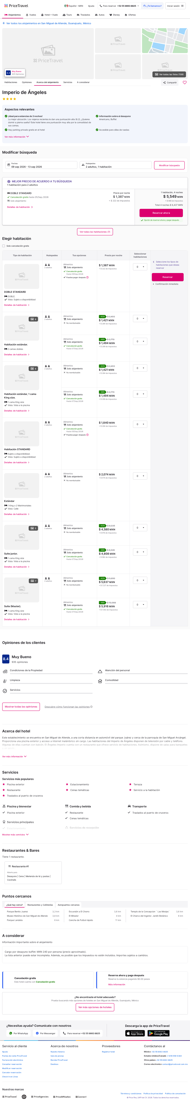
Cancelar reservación (11, 1072)
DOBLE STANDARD (15, 291)
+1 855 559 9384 (174, 1056)
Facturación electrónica (12, 1060)
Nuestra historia (58, 1052)
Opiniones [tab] (27, 82)
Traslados (85, 14)
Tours (69, 14)
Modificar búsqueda (169, 165)
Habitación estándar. (16, 344)
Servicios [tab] (67, 82)
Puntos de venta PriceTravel (14, 1056)
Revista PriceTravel (59, 1060)
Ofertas (132, 14)
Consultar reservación (12, 1064)
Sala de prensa (57, 1056)
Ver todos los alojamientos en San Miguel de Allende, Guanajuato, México (48, 23)
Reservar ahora (161, 212)
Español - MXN (76, 6)
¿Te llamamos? (154, 6)
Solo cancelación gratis (18, 246)
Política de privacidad (153, 1093)
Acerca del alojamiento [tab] (48, 82)
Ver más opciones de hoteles (95, 1007)
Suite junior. (11, 553)
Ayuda (91, 6)
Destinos (54, 1064)
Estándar (9, 501)
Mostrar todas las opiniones (21, 706)
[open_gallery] (48, 53)
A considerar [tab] (83, 82)
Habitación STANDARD (17, 449)
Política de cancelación (175, 1093)
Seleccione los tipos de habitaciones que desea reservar (167, 264)
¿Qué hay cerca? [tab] (14, 905)
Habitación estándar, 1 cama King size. (20, 395)
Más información (116, 984)
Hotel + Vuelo (51, 14)
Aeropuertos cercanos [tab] (69, 905)
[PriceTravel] (18, 6)
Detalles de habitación (18, 207)
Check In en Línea (10, 1077)
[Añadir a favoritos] (184, 82)
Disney (116, 14)
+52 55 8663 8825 (164, 1060)
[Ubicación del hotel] (165, 40)
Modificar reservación (12, 1068)
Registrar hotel (108, 1052)
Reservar (168, 277)
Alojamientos (14, 14)
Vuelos (32, 14)
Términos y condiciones (131, 1093)
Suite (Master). (12, 606)
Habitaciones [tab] (10, 82)
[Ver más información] (87, 277)
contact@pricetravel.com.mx (175, 1064)
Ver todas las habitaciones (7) (95, 231)
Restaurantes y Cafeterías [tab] (40, 905)
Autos (101, 14)
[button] (17, 137)
